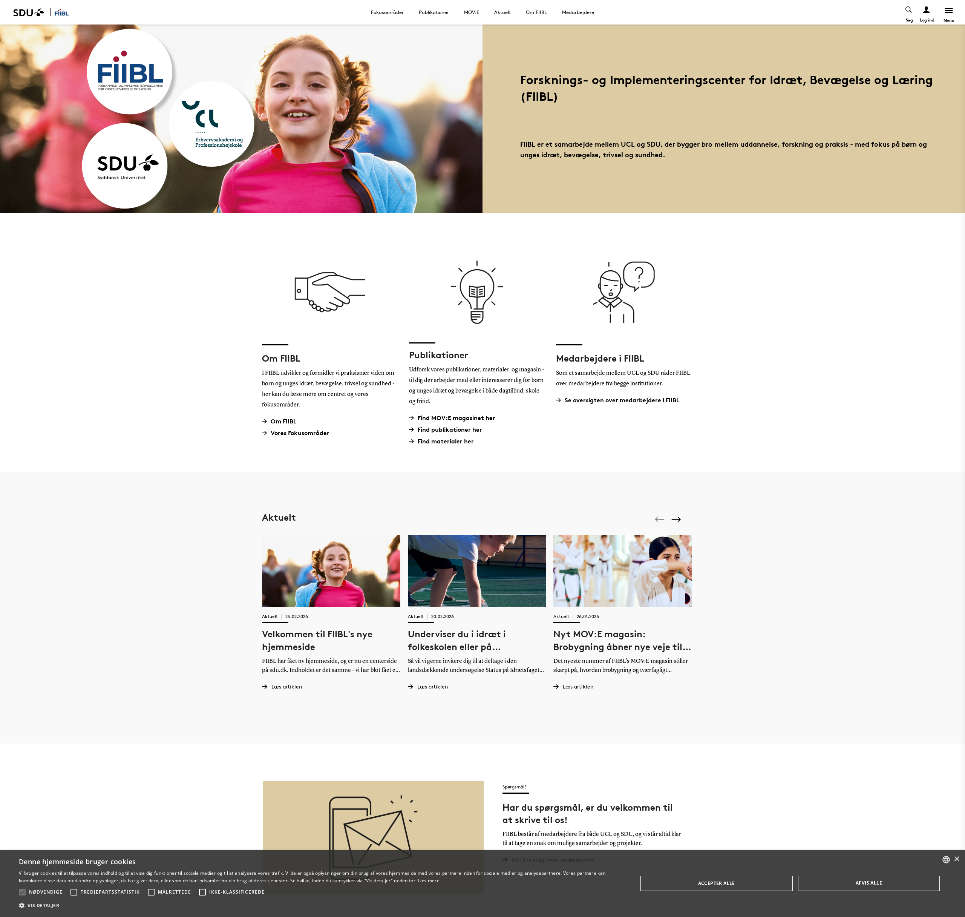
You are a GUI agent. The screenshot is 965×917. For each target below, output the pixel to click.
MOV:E (471, 12)
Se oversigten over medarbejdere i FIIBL (622, 400)
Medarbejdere (578, 12)
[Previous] (660, 519)
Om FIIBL (536, 12)
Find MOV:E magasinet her (456, 418)
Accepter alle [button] (716, 883)
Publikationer (434, 12)
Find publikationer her (450, 429)
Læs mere (429, 880)
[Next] (677, 519)
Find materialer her (446, 441)
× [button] (956, 859)
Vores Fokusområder (300, 433)
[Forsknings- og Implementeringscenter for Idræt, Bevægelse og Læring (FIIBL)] (66, 12)
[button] (22, 892)
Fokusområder (387, 12)
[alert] (482, 883)
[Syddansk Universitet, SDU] (28, 12)
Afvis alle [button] (869, 883)
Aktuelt (502, 12)
